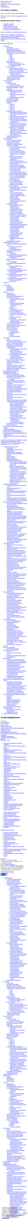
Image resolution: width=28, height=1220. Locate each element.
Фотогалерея (10, 290)
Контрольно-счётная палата (11, 832)
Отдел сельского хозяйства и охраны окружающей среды (17, 176)
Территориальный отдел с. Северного (17, 274)
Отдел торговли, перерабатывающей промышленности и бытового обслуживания (18, 200)
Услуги (5, 292)
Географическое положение (14, 50)
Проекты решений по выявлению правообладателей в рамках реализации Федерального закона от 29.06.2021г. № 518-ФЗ (16, 367)
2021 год (12, 105)
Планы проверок (11, 294)
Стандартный (18, 16)
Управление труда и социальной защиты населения (18, 187)
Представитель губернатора (11, 371)
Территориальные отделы (10, 242)
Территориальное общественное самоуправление (12, 707)
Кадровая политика (12, 203)
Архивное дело (14, 330)
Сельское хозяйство (15, 311)
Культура (12, 301)
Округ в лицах (11, 66)
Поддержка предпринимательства (13, 502)
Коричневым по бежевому (11, 28)
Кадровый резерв (14, 235)
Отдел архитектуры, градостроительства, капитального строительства (17, 170)
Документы (7, 337)
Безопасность (7, 658)
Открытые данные (9, 823)
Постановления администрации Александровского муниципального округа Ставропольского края (18, 351)
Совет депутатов (8, 80)
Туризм (6, 840)
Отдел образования (15, 180)
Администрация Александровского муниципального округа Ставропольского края (13, 38)
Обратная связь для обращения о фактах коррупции (18, 133)
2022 (11, 55)
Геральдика (10, 47)
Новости (9, 82)
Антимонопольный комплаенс (12, 820)
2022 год (12, 107)
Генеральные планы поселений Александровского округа (14, 440)
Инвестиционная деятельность (12, 816)
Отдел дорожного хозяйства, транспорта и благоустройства (18, 167)
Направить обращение (7, 43)
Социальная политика (9, 619)
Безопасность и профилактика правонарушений (18, 320)
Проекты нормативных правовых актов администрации (16, 360)
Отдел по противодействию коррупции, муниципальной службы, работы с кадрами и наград (17, 153)
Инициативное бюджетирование (12, 430)
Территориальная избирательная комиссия (15, 694)
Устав (8, 339)
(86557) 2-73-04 (7, 862)
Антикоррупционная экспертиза (18, 116)
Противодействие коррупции (14, 111)
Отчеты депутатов (15, 84)
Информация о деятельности (14, 90)
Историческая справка (13, 48)
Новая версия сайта (6, 36)
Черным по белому (9, 24)
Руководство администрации (14, 144)
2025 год (12, 59)
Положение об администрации (15, 344)
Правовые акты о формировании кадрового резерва (17, 238)
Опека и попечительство (16, 310)
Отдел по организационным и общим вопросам (18, 147)
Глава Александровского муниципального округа (13, 142)
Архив (11, 307)
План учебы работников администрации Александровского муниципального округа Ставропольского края (16, 207)
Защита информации (9, 429)
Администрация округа (10, 815)
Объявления (13, 248)
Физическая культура (15, 317)
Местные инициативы (16, 246)
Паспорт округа (11, 61)
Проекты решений (12, 101)
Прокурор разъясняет (9, 647)
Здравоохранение (14, 332)
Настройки (3, 5)
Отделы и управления (13, 145)
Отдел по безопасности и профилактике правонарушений (18, 161)
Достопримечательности (13, 62)
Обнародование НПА (12, 98)
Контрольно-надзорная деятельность (13, 431)
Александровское (5, 722)
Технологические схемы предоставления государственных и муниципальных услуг (16, 325)
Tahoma (12, 13)
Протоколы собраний (15, 249)
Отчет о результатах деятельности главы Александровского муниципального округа (16, 78)
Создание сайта (5, 872)
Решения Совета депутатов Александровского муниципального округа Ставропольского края (17, 414)
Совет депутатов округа (10, 813)
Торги (5, 856)
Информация (10, 293)
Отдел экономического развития (18, 173)
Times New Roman (19, 13)
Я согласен (25, 1213)
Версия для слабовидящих (18, 36)
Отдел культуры (14, 185)
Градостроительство (10, 440)
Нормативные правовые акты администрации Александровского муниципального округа (18, 420)
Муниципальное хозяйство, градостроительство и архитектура (17, 304)
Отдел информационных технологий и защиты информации (16, 158)
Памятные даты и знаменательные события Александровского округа (16, 52)
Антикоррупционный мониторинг (16, 376)
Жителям (6, 827)
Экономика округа (9, 543)
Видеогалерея (10, 289)
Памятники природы (15, 65)
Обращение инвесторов (10, 372)
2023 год (12, 108)
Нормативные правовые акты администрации (15, 346)
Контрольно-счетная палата (11, 446)
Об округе (6, 46)
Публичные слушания (13, 100)
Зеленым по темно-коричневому (12, 29)
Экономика (13, 318)
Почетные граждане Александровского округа (17, 74)
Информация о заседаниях (17, 97)
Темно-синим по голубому (11, 26)
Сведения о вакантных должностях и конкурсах (16, 212)
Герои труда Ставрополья (16, 71)
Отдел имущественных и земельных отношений (16, 182)
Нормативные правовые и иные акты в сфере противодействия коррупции (18, 114)
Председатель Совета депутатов (15, 86)
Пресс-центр (7, 285)
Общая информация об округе (12, 812)
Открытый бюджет (9, 824)
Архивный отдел (14, 178)
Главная (3, 440)
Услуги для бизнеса (12, 328)
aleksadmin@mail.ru (10, 864)
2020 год (12, 104)
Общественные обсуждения (14, 136)
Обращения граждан (12, 137)
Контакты (6, 282)
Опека (11, 335)
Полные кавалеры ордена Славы (18, 72)
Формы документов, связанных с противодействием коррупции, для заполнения (18, 121)
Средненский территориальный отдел (17, 278)
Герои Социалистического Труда (18, 69)
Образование (13, 308)
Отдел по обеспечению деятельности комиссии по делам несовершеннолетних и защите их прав (18, 194)
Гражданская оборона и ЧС (11, 650)
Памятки (12, 379)
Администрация (8, 138)
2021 (11, 54)
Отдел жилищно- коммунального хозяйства (17, 164)
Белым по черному (9, 25)
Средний (24, 16)
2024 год (12, 58)
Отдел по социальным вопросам (18, 174)
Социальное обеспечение (16, 312)
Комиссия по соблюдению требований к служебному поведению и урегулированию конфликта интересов (18, 129)
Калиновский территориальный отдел (17, 254)
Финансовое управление (16, 184)
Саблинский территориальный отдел (17, 270)
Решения (9, 102)
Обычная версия (5, 6)
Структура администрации (14, 140)
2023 (11, 57)
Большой (3, 17)
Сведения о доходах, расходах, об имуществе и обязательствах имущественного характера (18, 125)
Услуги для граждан (12, 329)
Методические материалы (17, 118)
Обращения (7, 1162)
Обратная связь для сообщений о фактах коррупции (15, 424)
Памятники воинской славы (17, 64)
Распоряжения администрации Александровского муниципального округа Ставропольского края (18, 356)
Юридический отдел (15, 149)
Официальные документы (14, 241)
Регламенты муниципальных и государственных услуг (15, 297)
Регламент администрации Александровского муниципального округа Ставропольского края (16, 342)
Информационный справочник (12, 826)
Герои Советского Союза (16, 68)
